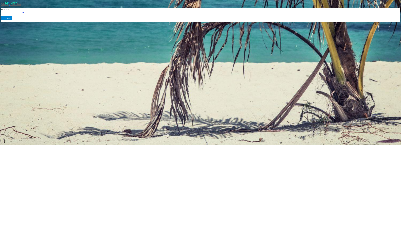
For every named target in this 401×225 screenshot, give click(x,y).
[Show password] (23, 12)
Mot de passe (5, 9)
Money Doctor (11, 4)
